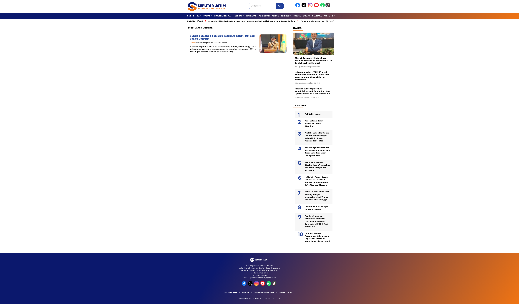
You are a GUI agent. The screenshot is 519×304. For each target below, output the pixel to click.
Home (188, 16)
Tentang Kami (230, 292)
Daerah (193, 42)
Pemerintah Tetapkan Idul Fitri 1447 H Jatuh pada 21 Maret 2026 (316, 21)
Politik (275, 16)
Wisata (306, 16)
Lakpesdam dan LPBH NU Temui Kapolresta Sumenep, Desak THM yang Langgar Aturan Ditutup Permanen (312, 76)
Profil (327, 16)
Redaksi (245, 292)
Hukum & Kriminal (222, 16)
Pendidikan (264, 16)
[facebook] (298, 7)
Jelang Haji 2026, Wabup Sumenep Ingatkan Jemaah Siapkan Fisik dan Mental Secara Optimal (238, 21)
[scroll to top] (501, 299)
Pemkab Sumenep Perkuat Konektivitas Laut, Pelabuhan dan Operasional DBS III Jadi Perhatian (312, 91)
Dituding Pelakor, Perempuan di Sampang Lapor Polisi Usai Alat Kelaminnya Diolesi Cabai (317, 237)
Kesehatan (251, 16)
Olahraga (317, 16)
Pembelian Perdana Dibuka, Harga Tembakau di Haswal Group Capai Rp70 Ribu (317, 166)
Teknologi (286, 16)
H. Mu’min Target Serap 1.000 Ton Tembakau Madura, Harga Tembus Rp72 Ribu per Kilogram (316, 181)
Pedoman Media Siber (264, 292)
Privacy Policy (286, 292)
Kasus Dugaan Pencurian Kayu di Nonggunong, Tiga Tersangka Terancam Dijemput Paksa (317, 151)
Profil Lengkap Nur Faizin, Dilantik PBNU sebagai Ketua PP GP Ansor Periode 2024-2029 (317, 137)
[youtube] (317, 7)
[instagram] (310, 7)
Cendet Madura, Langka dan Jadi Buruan (316, 208)
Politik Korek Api (312, 114)
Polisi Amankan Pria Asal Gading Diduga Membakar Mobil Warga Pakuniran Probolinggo (317, 196)
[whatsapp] (322, 7)
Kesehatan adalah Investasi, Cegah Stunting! (314, 123)
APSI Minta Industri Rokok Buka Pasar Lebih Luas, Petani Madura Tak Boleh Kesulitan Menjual (313, 60)
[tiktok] (328, 7)
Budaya (297, 16)
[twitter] (304, 7)
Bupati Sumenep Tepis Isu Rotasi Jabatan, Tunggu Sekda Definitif (222, 37)
